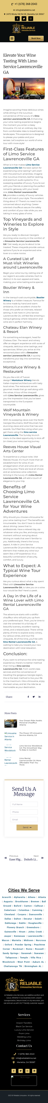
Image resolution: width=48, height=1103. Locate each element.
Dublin (22, 923)
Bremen (35, 901)
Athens (31, 897)
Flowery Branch (15, 927)
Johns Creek (35, 931)
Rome (29, 949)
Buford (17, 906)
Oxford (8, 944)
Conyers (22, 914)
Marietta (16, 940)
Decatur (28, 918)
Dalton (17, 918)
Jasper (7, 936)
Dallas (8, 918)
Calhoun (38, 906)
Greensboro (33, 927)
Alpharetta (19, 897)
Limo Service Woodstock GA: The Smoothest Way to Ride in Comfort (30, 748)
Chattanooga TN (13, 966)
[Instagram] (30, 18)
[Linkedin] (34, 1071)
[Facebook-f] (17, 18)
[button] (12, 38)
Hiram (22, 931)
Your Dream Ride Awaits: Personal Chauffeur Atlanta (30, 722)
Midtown (28, 940)
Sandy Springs (11, 953)
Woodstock (8, 962)
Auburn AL (38, 962)
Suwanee (39, 953)
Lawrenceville (35, 936)
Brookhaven (21, 901)
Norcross (41, 940)
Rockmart (18, 949)
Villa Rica (36, 957)
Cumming (37, 910)
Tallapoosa (11, 957)
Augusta (8, 901)
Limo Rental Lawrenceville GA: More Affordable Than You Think (30, 761)
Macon (5, 940)
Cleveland (9, 914)
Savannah (26, 953)
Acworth (6, 897)
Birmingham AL (33, 966)
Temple (24, 957)
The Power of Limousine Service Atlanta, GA (30, 734)
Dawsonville (35, 914)
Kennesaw (19, 936)
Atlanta (42, 897)
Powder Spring (23, 944)
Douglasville (35, 923)
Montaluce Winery (22, 380)
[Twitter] (24, 18)
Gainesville (10, 931)
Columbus (24, 910)
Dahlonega (10, 923)
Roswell (39, 949)
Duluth (38, 918)
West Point (24, 962)
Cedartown (10, 910)
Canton (28, 906)
